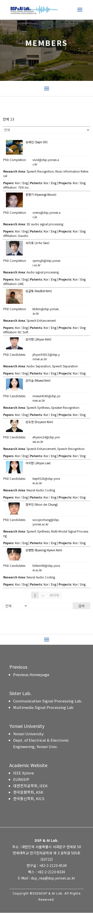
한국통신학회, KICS (28, 798)
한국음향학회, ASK (28, 792)
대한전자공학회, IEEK (30, 785)
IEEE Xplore (23, 772)
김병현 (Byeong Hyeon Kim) (44, 550)
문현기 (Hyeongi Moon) (41, 194)
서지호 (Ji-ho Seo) (37, 243)
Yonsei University (28, 733)
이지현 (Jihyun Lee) (38, 463)
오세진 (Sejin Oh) (37, 142)
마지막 (54, 595)
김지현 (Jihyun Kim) (38, 339)
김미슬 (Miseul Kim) (38, 380)
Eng (25, 183)
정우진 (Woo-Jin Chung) (42, 504)
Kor (17, 183)
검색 (81, 605)
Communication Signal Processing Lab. (47, 700)
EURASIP (21, 779)
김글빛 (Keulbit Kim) (39, 291)
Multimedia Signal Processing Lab (43, 707)
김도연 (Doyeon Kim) (39, 422)
